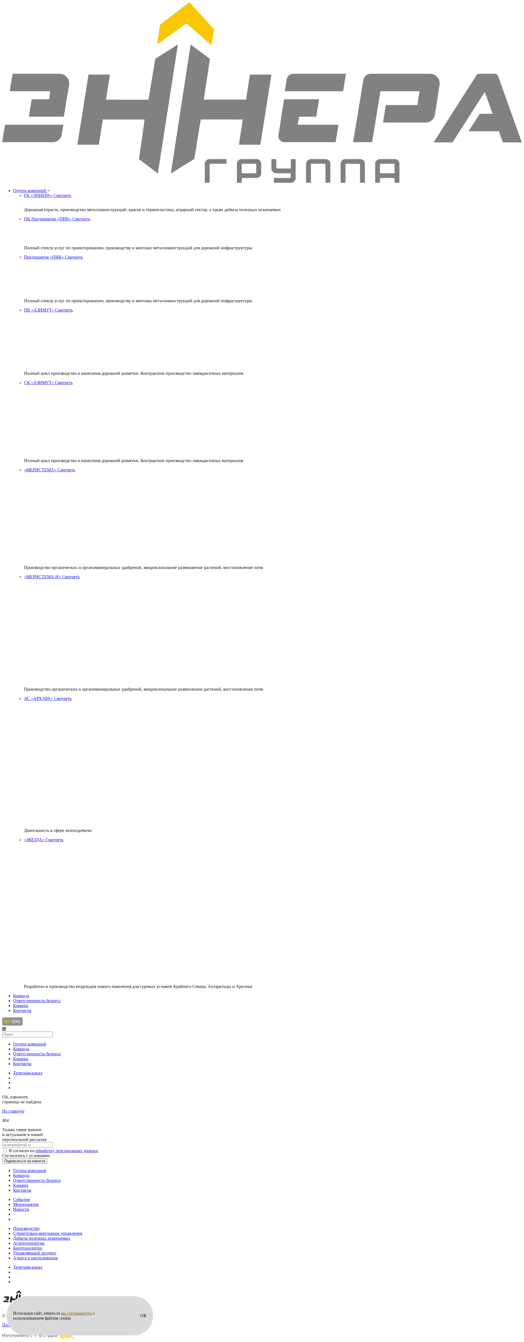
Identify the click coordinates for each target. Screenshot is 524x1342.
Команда (21, 995)
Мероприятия (25, 1204)
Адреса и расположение (35, 1258)
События (21, 1199)
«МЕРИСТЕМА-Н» (52, 576)
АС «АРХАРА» (48, 698)
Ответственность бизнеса (37, 1000)
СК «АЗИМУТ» (48, 382)
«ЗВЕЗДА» (43, 839)
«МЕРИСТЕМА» (49, 470)
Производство (26, 1228)
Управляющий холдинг (34, 1253)
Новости (21, 1209)
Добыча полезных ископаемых (41, 1238)
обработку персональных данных (66, 1150)
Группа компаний (30, 190)
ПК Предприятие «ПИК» (57, 219)
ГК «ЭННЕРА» (47, 195)
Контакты (22, 1010)
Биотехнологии (27, 1248)
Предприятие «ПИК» (53, 257)
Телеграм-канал (27, 1073)
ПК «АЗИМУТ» (48, 310)
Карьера (20, 1005)
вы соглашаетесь (76, 1313)
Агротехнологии (28, 1243)
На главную (13, 1111)
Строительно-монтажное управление (47, 1233)
